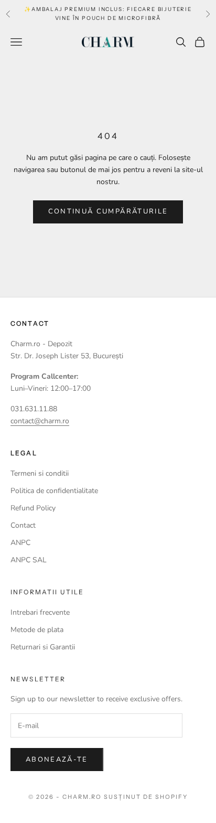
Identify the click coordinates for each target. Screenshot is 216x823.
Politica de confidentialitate (54, 491)
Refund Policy (33, 508)
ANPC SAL (28, 560)
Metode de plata (36, 630)
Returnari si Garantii (42, 647)
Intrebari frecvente (40, 612)
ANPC (20, 543)
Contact (23, 525)
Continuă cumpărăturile (108, 211)
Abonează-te (57, 759)
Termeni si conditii (39, 473)
